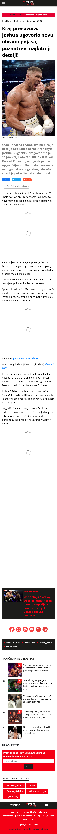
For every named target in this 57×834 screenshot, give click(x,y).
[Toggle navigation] (3, 3)
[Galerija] (28, 98)
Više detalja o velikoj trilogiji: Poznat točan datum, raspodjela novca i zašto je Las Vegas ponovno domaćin (38, 606)
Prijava (29, 766)
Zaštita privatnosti (24, 816)
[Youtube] (48, 805)
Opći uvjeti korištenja (31, 812)
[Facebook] (43, 805)
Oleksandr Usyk (37, 791)
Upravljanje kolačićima (28, 824)
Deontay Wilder (14, 791)
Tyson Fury (12, 796)
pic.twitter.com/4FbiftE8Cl (27, 358)
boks (32, 785)
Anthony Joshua (15, 785)
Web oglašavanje (41, 816)
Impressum (15, 812)
